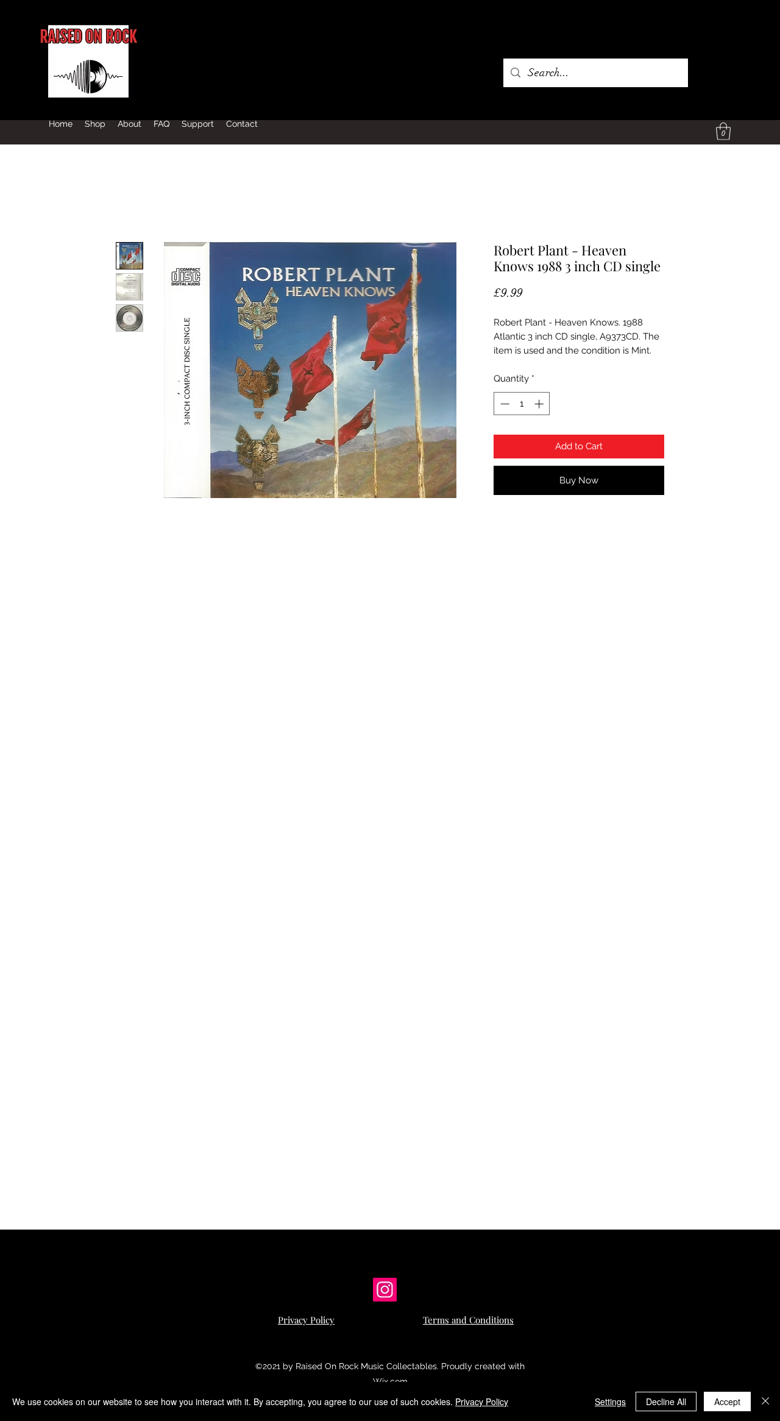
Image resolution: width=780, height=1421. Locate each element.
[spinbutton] (522, 404)
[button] (723, 131)
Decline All (666, 1401)
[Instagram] (385, 1290)
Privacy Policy (481, 1401)
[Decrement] (503, 404)
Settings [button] (610, 1401)
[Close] (765, 1401)
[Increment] (540, 404)
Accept (727, 1401)
